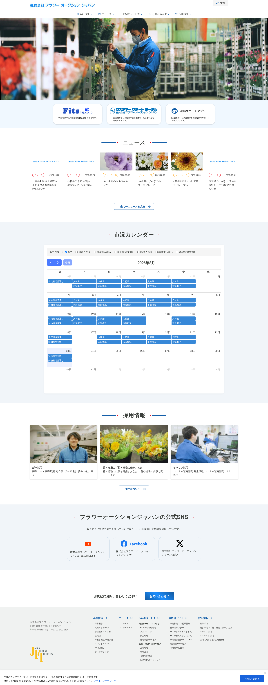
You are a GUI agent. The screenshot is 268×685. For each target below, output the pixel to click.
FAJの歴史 (99, 647)
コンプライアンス (103, 643)
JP (217, 3)
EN (223, 3)
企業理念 (99, 623)
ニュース (107, 14)
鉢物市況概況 (165, 252)
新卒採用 (204, 623)
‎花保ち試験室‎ (146, 655)
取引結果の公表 (177, 647)
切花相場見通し (125, 252)
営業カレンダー (177, 627)
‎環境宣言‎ (144, 651)
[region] (134, 677)
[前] (50, 262)
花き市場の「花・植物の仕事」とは (216, 627)
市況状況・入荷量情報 (180, 623)
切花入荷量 (84, 252)
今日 (67, 262)
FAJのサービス (131, 14)
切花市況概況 (103, 252)
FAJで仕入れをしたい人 (181, 635)
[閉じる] (265, 673)
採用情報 (184, 14)
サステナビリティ (103, 651)
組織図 (98, 635)
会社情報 (85, 14)
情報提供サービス (178, 643)
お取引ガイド (159, 14)
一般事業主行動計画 (104, 639)
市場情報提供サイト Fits (181, 639)
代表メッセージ (102, 627)
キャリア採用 (206, 631)
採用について (132, 489)
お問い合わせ (158, 596)
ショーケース (126, 627)
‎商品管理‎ (144, 635)
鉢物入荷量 (146, 252)
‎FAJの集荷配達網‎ (148, 627)
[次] (58, 262)
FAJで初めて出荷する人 (181, 631)
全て (70, 252)
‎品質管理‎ (144, 647)
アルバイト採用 (207, 635)
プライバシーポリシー (105, 680)
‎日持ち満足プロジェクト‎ (151, 659)
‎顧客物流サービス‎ (148, 639)
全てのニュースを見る (132, 206)
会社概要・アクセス (104, 631)
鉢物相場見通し (187, 252)
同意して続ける (252, 678)
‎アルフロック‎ (146, 631)
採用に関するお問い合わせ (212, 639)
